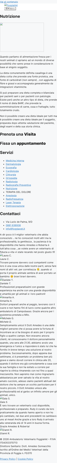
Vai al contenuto (9, 1)
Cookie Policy (25, 458)
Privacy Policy (8, 458)
